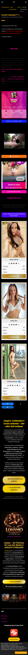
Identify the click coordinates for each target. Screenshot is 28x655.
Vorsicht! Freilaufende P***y (23, 9)
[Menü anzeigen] (25, 2)
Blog (19, 7)
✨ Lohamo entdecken (14, 581)
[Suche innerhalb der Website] (2, 2)
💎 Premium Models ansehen (14, 586)
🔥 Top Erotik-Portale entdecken (14, 489)
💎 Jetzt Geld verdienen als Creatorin (14, 480)
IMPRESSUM (4, 615)
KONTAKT (3, 618)
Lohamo (7, 550)
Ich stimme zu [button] (21, 652)
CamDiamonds (5, 7)
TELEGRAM (4, 621)
